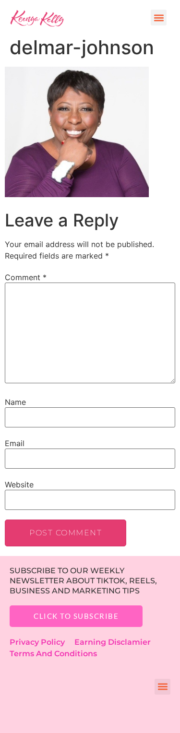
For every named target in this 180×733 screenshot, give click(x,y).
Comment (26, 277)
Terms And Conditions (53, 653)
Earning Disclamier (119, 642)
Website (19, 484)
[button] (159, 17)
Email (14, 443)
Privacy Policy (42, 642)
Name (15, 402)
